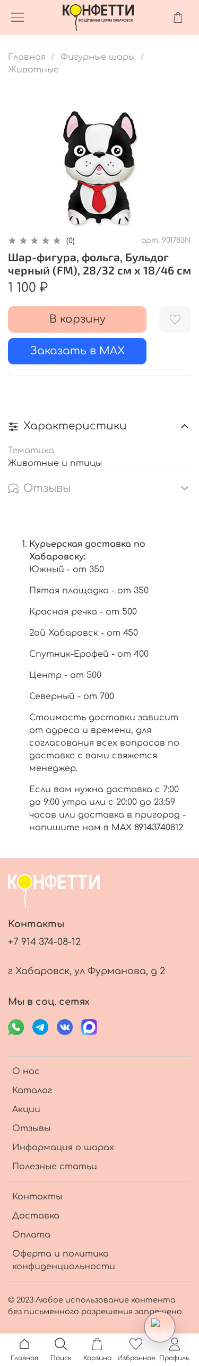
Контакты (37, 1197)
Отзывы (31, 1128)
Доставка (35, 1216)
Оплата (31, 1235)
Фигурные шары (97, 57)
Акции (26, 1109)
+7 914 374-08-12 (44, 942)
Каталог (32, 1090)
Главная (27, 57)
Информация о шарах (63, 1147)
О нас (26, 1071)
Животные (33, 70)
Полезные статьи (54, 1166)
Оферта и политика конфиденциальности (63, 1260)
